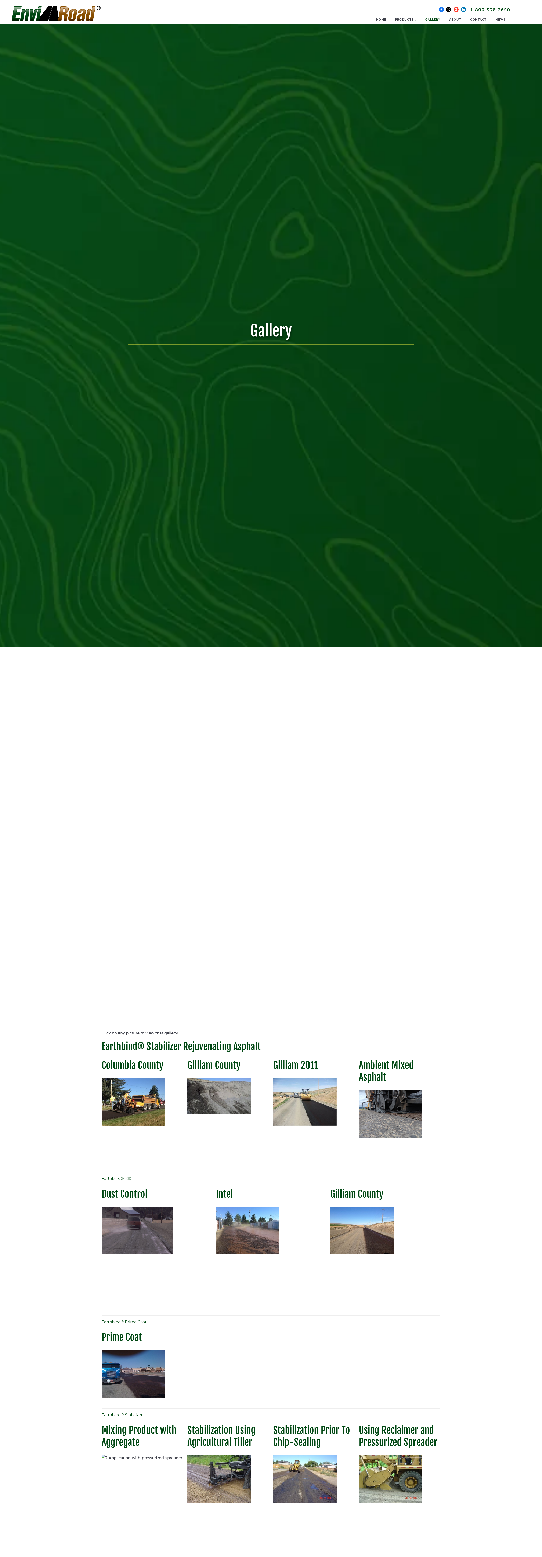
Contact (478, 19)
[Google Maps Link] (456, 9)
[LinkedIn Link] (463, 9)
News (500, 19)
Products (404, 19)
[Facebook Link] (441, 9)
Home (381, 19)
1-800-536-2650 (490, 10)
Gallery (432, 19)
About (455, 19)
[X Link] (448, 9)
